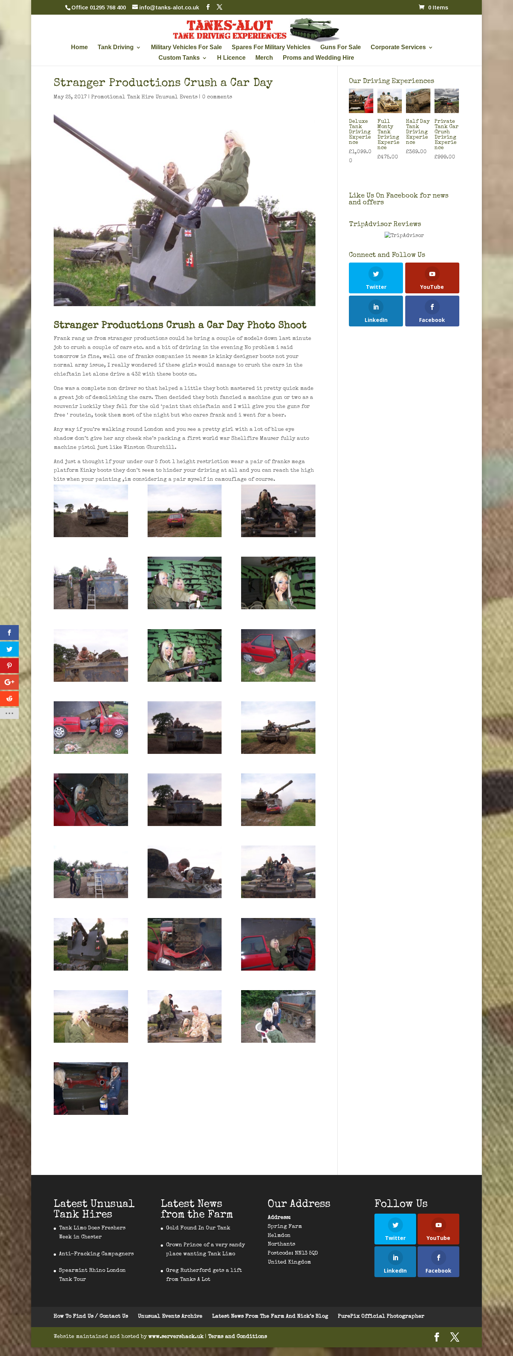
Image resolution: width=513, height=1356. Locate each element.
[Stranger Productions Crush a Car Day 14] (91, 655)
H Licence (231, 58)
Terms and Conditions (237, 1336)
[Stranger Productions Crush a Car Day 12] (91, 872)
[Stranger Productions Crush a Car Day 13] (91, 583)
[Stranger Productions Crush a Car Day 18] (185, 727)
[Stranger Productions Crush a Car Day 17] (278, 872)
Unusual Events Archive (170, 1316)
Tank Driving (116, 47)
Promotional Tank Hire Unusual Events (144, 97)
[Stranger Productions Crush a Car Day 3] (278, 655)
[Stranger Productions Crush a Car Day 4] (278, 944)
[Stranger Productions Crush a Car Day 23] (278, 511)
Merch (264, 58)
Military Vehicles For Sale (186, 47)
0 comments (217, 97)
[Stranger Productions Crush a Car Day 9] (278, 583)
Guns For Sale (340, 47)
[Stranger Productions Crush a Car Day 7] (185, 655)
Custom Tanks (179, 58)
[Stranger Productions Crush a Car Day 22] (278, 799)
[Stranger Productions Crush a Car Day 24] (278, 727)
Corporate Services (398, 47)
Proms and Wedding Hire (318, 58)
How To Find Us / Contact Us (91, 1316)
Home (79, 47)
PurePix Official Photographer (381, 1316)
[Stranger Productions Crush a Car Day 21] (185, 511)
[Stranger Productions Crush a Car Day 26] (91, 1088)
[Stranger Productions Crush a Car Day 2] (91, 727)
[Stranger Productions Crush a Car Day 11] (91, 944)
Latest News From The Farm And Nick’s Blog (270, 1316)
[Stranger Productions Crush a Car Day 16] (185, 872)
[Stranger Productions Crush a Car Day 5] (185, 944)
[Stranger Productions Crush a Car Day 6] (91, 799)
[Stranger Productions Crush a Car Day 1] (278, 1016)
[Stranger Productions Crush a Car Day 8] (185, 583)
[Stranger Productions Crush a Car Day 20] (185, 799)
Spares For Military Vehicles (271, 47)
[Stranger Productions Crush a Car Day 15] (185, 1016)
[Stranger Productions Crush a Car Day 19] (91, 511)
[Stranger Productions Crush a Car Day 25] (91, 1016)
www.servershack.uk (176, 1336)
